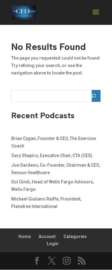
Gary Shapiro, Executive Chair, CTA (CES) (51, 155)
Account (47, 236)
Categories (75, 236)
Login (52, 243)
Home (24, 236)
